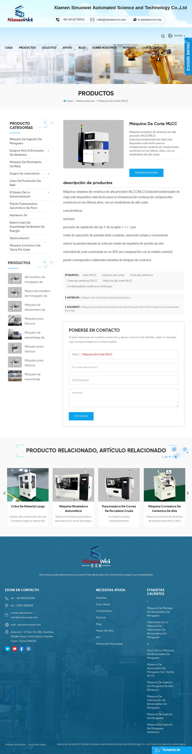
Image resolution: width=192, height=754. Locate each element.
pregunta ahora (146, 173)
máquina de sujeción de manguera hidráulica (160, 728)
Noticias (101, 617)
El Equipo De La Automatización (20, 194)
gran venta (103, 604)
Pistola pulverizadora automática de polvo (23, 205)
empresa (101, 598)
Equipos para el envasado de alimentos (27, 152)
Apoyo (67, 47)
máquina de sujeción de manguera (26, 141)
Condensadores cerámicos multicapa (89, 286)
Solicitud (49, 47)
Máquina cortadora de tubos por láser (25, 247)
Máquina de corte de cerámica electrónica (106, 298)
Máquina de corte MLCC (117, 281)
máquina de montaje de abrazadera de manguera (159, 612)
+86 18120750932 (25, 598)
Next (188, 493)
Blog (82, 47)
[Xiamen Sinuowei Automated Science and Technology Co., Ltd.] (20, 13)
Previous (4, 493)
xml (98, 637)
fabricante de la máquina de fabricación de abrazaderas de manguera (157, 630)
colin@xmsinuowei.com (111, 19)
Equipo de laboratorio (25, 173)
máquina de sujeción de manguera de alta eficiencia (160, 686)
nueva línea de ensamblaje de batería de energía (27, 226)
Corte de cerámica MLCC (82, 281)
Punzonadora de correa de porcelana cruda (119, 509)
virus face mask (37, 744)
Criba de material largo (28, 506)
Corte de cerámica (141, 275)
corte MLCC (89, 275)
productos (27, 47)
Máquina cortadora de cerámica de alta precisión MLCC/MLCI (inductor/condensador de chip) (164, 509)
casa (9, 47)
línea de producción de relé (25, 183)
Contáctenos (152, 47)
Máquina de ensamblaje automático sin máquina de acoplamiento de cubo (36, 377)
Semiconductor (19, 238)
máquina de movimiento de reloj (25, 164)
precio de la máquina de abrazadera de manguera (160, 654)
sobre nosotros (104, 47)
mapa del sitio (105, 630)
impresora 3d (18, 215)
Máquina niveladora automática (73, 509)
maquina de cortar (113, 275)
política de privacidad (109, 644)
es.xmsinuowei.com (149, 19)
